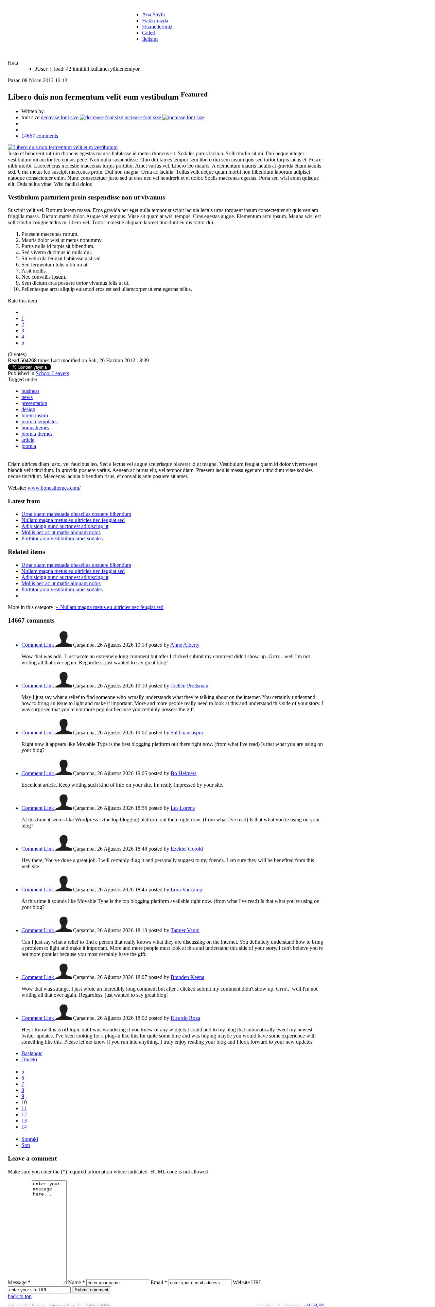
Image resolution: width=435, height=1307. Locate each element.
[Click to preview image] (63, 147)
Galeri (148, 33)
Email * (159, 1282)
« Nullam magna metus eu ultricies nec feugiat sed (109, 607)
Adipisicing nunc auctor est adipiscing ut (64, 526)
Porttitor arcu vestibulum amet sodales (62, 538)
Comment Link (38, 645)
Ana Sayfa (153, 14)
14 (24, 1127)
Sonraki (29, 1139)
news (27, 397)
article (27, 440)
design (28, 409)
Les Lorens (183, 808)
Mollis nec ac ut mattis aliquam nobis (61, 532)
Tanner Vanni (185, 930)
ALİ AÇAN (315, 1305)
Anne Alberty (184, 645)
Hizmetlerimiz (157, 27)
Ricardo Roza (185, 1018)
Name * (76, 1282)
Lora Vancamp (186, 889)
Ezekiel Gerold (187, 849)
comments (39, 136)
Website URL (247, 1282)
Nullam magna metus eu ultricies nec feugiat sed (73, 520)
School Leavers (52, 373)
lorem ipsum (34, 415)
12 (24, 1114)
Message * (19, 1282)
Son (25, 1145)
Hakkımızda (155, 20)
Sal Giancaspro (187, 732)
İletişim (150, 39)
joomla (28, 446)
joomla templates (39, 421)
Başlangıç (31, 1053)
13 (24, 1120)
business (30, 391)
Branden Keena (187, 977)
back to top (20, 1296)
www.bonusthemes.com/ (54, 488)
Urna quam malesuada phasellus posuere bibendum (76, 514)
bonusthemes (35, 428)
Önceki (29, 1059)
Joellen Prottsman (189, 686)
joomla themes (36, 434)
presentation (34, 403)
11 (24, 1108)
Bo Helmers (183, 773)
